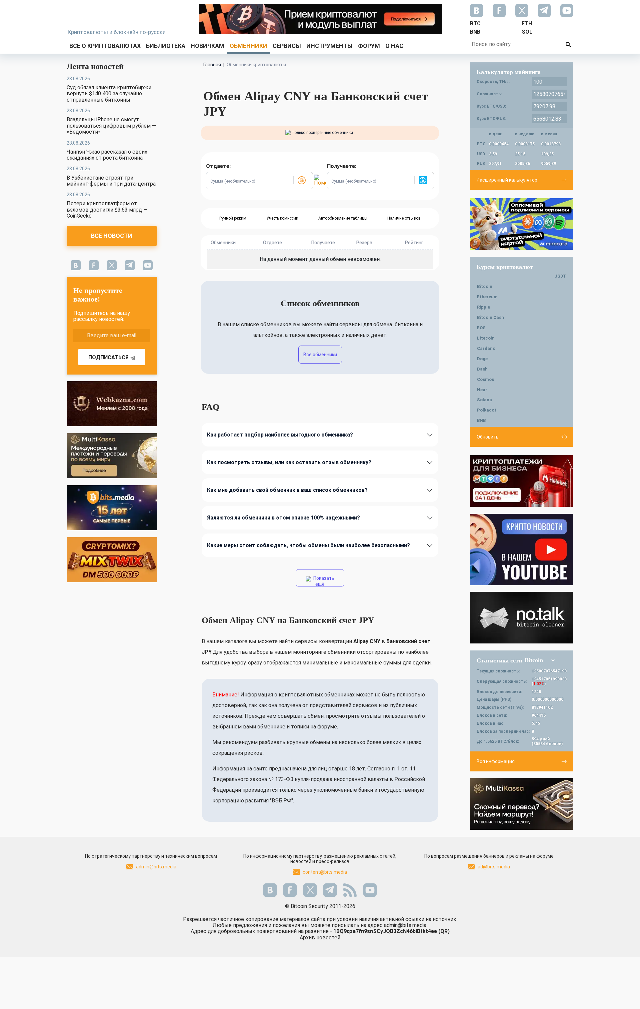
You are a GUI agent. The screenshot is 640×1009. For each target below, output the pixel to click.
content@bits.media (325, 872)
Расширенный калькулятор (507, 180)
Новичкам (207, 45)
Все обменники (320, 354)
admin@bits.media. (405, 925)
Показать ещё (323, 580)
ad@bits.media (494, 866)
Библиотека (165, 45)
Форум (369, 45)
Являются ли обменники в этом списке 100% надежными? (283, 517)
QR (444, 931)
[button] (303, 180)
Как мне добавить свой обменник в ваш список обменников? (287, 490)
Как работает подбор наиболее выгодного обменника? (280, 435)
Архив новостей (320, 937)
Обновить (488, 437)
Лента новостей (95, 66)
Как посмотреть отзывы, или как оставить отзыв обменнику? (289, 462)
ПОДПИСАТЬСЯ (108, 357)
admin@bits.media (156, 866)
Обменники (248, 45)
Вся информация (496, 761)
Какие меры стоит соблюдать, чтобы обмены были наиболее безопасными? (308, 545)
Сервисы (287, 45)
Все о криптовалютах (105, 45)
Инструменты (329, 45)
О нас (394, 45)
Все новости (111, 235)
